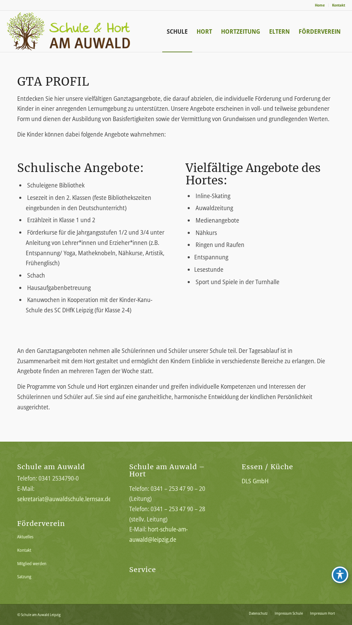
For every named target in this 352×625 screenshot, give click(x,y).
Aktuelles (25, 537)
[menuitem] (320, 5)
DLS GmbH (255, 481)
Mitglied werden (31, 563)
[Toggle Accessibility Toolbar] (340, 575)
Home (320, 5)
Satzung (24, 576)
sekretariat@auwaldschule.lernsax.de (64, 499)
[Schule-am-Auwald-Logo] (80, 31)
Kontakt (338, 5)
